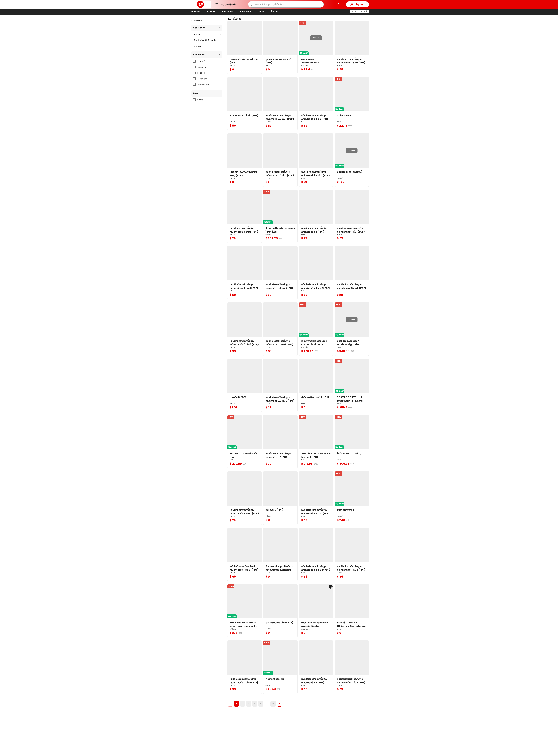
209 (273, 703)
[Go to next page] (279, 704)
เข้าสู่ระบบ (359, 4)
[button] (359, 11)
